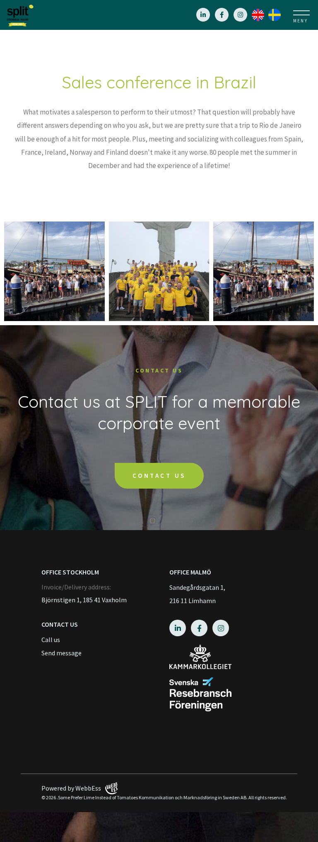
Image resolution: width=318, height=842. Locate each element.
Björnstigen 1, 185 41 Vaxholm (84, 600)
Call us (50, 639)
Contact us (159, 475)
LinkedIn (203, 14)
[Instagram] (260, 14)
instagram (220, 628)
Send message (61, 653)
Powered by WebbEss (71, 788)
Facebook (221, 14)
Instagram (240, 14)
